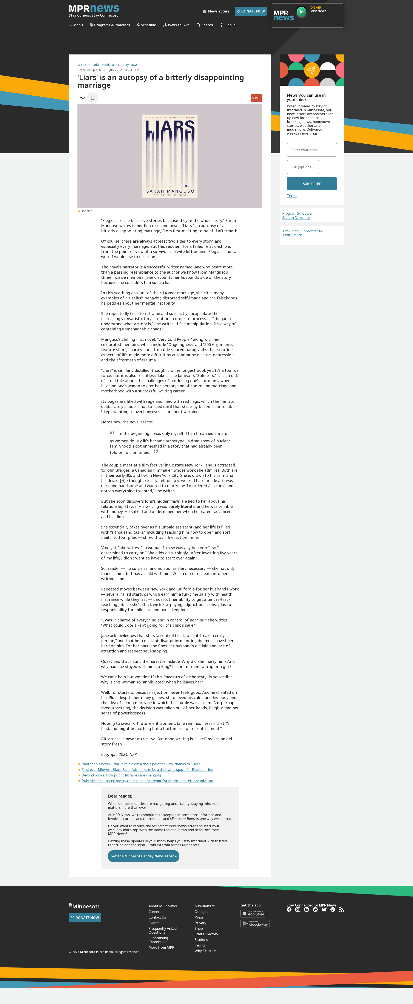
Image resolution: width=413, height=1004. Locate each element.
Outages (201, 911)
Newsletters (205, 906)
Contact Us (157, 917)
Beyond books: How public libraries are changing (121, 775)
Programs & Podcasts (112, 25)
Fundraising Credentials (158, 940)
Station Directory (296, 218)
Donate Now (251, 11)
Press (199, 917)
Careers (155, 911)
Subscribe (312, 183)
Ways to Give (179, 25)
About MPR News (163, 906)
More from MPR (161, 947)
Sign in (230, 25)
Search (207, 25)
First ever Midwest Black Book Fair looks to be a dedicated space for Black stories (147, 769)
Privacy (200, 922)
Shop (199, 928)
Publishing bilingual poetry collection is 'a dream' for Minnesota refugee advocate (148, 780)
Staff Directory (206, 934)
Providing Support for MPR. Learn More (305, 233)
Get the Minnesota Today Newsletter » (144, 856)
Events (154, 922)
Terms (292, 195)
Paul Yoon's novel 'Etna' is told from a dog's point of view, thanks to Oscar (141, 764)
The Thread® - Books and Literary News (109, 65)
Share (256, 98)
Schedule (148, 25)
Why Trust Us (206, 950)
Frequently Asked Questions (163, 930)
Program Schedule (297, 213)
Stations (201, 939)
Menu (78, 25)
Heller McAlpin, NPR (91, 70)
